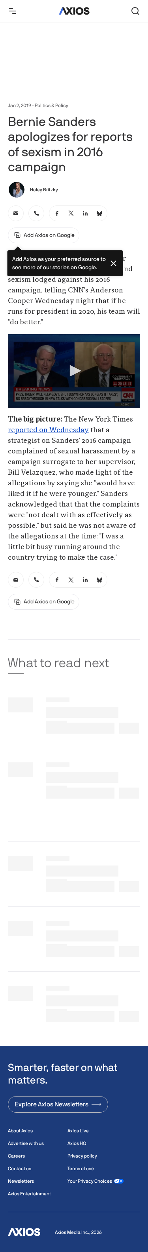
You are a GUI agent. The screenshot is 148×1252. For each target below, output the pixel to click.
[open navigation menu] (12, 11)
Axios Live (78, 1130)
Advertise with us (26, 1143)
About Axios (20, 1130)
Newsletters (21, 1181)
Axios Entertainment (29, 1193)
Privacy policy (82, 1156)
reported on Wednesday (48, 430)
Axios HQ (76, 1143)
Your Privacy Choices (89, 1181)
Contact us (19, 1168)
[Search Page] (135, 11)
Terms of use (80, 1168)
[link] (15, 213)
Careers (16, 1156)
